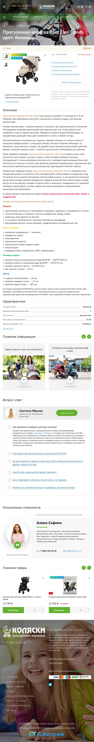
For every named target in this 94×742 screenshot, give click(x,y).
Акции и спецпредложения (20, 696)
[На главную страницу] (47, 7)
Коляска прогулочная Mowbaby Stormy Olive (68, 597)
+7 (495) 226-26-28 (47, 551)
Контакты (11, 710)
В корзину (13, 610)
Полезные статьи (24, 386)
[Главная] (4, 25)
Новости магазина (16, 701)
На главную (12, 677)
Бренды (10, 691)
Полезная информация (18, 705)
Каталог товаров (15, 686)
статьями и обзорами (42, 433)
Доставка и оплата (16, 682)
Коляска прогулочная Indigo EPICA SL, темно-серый (22, 598)
